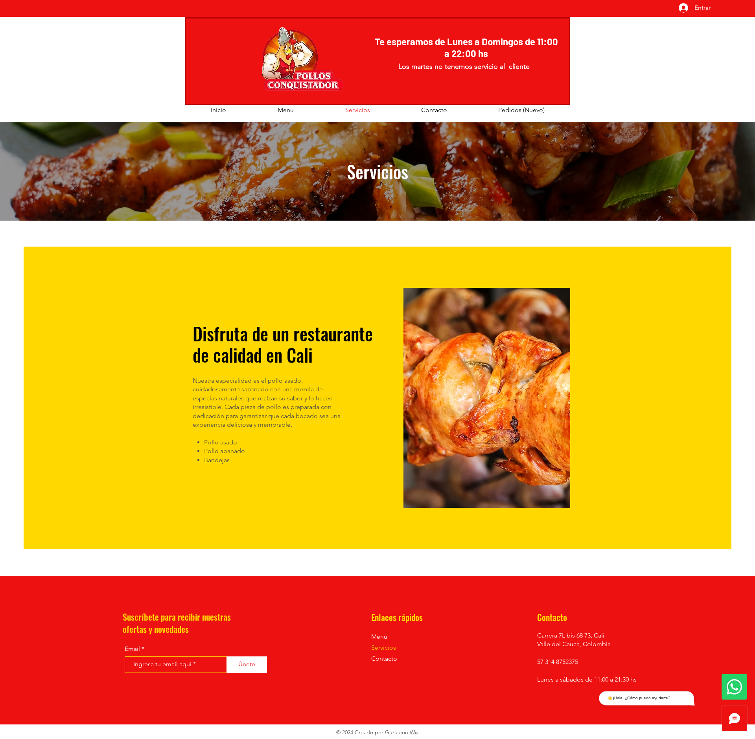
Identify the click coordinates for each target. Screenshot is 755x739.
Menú (379, 636)
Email (132, 649)
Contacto (384, 658)
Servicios (383, 647)
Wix (414, 732)
